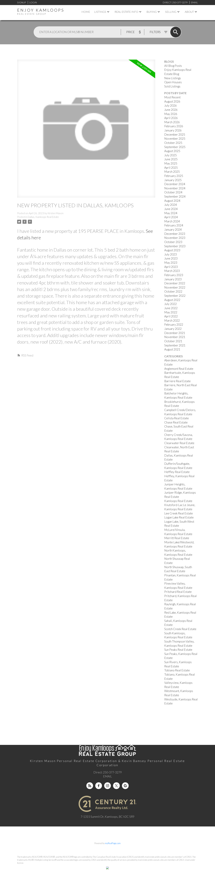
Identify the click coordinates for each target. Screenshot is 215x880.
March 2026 (172, 122)
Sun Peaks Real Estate (178, 649)
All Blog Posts (173, 65)
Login (33, 2)
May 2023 (170, 262)
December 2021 (174, 333)
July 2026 (170, 105)
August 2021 (172, 349)
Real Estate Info (126, 11)
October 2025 (173, 143)
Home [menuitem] (85, 11)
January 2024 (173, 229)
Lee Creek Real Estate (178, 513)
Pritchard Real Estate (178, 591)
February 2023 (173, 275)
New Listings (172, 78)
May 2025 (170, 163)
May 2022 (170, 312)
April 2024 (171, 217)
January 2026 (173, 130)
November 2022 (174, 287)
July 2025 (170, 155)
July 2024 (170, 204)
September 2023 (174, 246)
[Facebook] (98, 785)
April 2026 (171, 118)
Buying (151, 11)
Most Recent (172, 97)
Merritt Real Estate (176, 538)
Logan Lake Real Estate (179, 517)
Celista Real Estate (176, 418)
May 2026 (170, 114)
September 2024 (174, 196)
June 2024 (171, 209)
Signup (21, 2)
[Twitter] (116, 785)
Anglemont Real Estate (178, 368)
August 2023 (172, 250)
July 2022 (170, 304)
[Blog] (89, 785)
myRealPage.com (113, 843)
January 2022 (173, 328)
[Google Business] (125, 785)
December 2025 (174, 134)
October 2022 (173, 291)
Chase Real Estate (176, 422)
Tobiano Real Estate (177, 670)
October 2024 (173, 192)
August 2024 (172, 200)
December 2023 (174, 233)
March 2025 (172, 171)
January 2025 (173, 180)
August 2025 (172, 151)
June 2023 (171, 258)
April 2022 (171, 316)
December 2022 (174, 283)
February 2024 (173, 225)
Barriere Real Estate (177, 381)
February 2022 (173, 324)
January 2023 (173, 279)
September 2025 (174, 147)
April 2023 (171, 267)
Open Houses (173, 82)
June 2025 (171, 159)
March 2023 (172, 271)
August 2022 (172, 300)
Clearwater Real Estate (179, 443)
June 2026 (171, 109)
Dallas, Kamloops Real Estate (43, 217)
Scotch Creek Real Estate (180, 629)
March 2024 (172, 221)
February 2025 (173, 176)
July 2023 (170, 254)
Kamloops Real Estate (178, 501)
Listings (100, 11)
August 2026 (172, 101)
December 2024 (174, 184)
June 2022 (171, 308)
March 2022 (172, 320)
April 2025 (171, 167)
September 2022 (174, 295)
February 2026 (173, 126)
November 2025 (174, 138)
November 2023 (174, 238)
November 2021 (174, 337)
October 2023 (173, 242)
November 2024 (174, 188)
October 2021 (173, 341)
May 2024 (170, 213)
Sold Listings (172, 86)
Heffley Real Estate (177, 472)
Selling (170, 11)
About (189, 11)
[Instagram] (107, 785)
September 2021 (174, 345)
